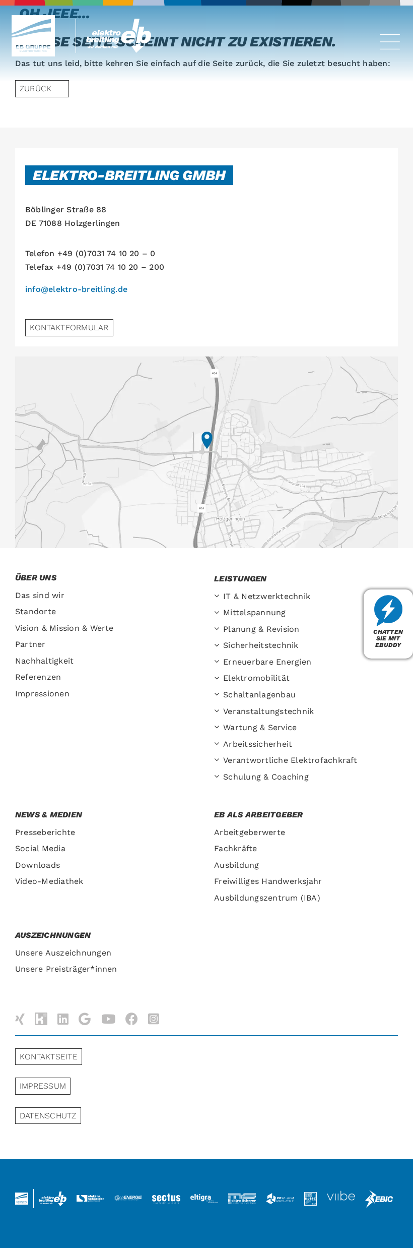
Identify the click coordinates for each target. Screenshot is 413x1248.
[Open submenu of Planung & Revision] (218, 629)
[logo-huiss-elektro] (310, 1196)
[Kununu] (41, 1019)
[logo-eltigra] (204, 1198)
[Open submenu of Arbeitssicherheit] (218, 744)
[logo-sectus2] (166, 1195)
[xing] (20, 1019)
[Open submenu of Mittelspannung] (218, 613)
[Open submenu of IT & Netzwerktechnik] (218, 596)
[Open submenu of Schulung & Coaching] (218, 777)
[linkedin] (62, 1019)
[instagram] (153, 1019)
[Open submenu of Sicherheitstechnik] (218, 645)
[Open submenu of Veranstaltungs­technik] (218, 711)
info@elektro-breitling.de (76, 289)
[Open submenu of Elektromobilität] (218, 678)
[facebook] (131, 1019)
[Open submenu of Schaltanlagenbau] (218, 695)
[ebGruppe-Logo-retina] (33, 19)
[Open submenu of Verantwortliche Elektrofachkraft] (218, 760)
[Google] (85, 1019)
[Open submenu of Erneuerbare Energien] (218, 662)
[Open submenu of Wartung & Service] (218, 728)
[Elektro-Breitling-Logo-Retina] (122, 22)
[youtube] (108, 1019)
